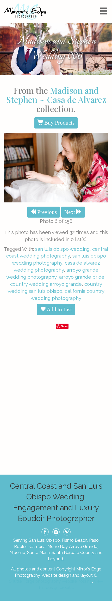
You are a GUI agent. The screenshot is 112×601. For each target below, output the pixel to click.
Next (70, 212)
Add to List (59, 309)
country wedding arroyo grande (46, 284)
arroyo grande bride (81, 277)
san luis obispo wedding (62, 249)
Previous (46, 212)
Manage (105, 2)
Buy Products (58, 123)
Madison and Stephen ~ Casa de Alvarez (56, 95)
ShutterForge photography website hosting (50, 581)
